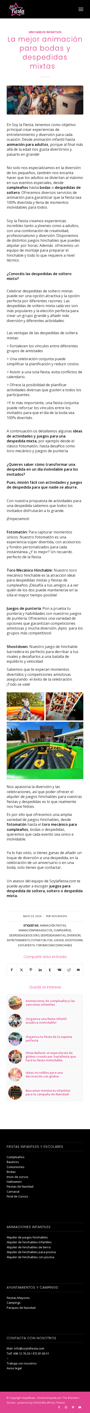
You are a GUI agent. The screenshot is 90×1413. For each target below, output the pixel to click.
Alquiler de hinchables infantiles (29, 1242)
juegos (59, 940)
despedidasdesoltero (24, 935)
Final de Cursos (17, 1196)
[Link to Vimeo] (72, 1407)
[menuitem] (80, 9)
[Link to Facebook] (59, 1407)
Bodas (11, 1172)
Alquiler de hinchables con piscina (30, 1257)
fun (49, 940)
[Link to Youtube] (79, 1407)
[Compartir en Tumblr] (49, 970)
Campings (14, 1303)
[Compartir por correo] (78, 970)
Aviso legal (14, 1368)
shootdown (74, 940)
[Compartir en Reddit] (68, 970)
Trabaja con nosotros (22, 1363)
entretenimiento (18, 940)
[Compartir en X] (21, 970)
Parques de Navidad (21, 1308)
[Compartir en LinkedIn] (40, 970)
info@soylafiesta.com (29, 1348)
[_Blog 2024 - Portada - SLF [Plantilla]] (45, 100)
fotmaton (38, 940)
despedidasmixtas (53, 935)
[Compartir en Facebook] (11, 970)
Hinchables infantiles (45, 32)
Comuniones (15, 1167)
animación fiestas (53, 925)
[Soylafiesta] (37, 9)
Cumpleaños (15, 1157)
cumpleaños (62, 930)
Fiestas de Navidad (20, 1186)
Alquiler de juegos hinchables (27, 1237)
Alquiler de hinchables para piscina (31, 1252)
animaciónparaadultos (35, 930)
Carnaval (13, 1191)
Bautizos (13, 1162)
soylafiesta (26, 945)
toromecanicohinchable (54, 945)
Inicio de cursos (17, 1177)
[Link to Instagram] (66, 1407)
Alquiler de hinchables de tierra (29, 1247)
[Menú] (80, 9)
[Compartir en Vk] (59, 970)
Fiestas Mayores (18, 1298)
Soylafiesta (59, 916)
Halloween (14, 1182)
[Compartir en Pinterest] (31, 970)
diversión (74, 935)
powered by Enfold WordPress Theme (41, 1402)
